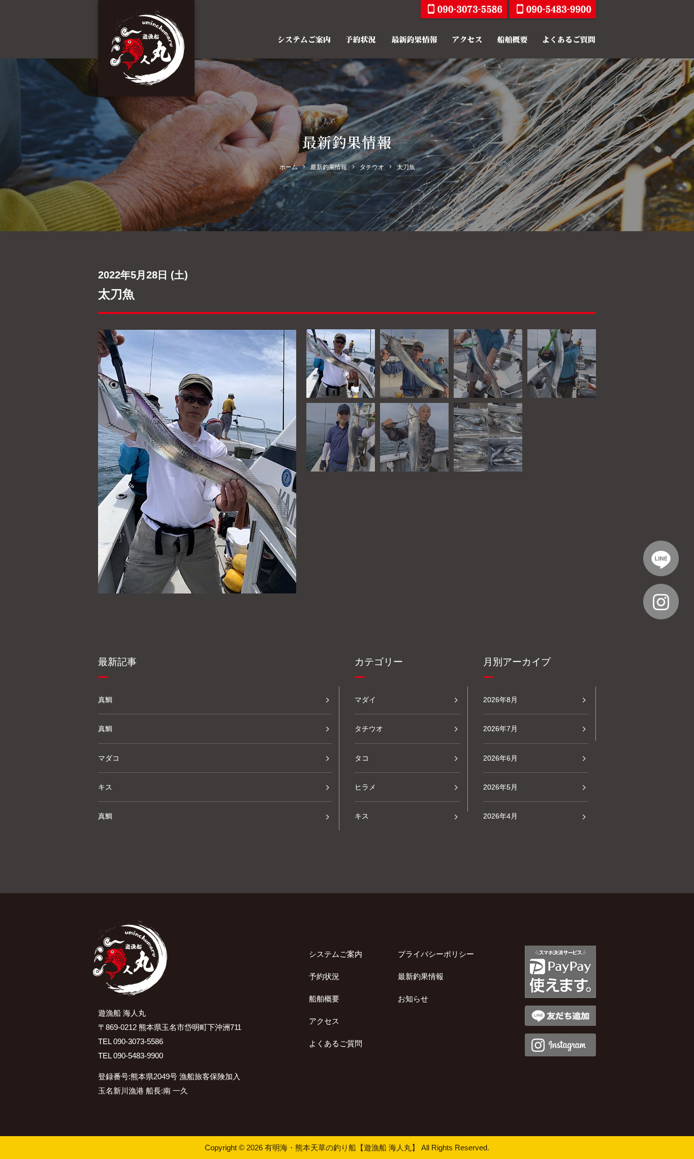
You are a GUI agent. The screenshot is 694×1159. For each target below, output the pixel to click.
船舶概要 (324, 998)
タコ (362, 758)
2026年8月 (500, 700)
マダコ (108, 758)
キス (105, 787)
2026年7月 (500, 729)
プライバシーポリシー (436, 954)
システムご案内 (335, 954)
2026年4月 (500, 816)
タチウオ (369, 729)
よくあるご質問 (335, 1043)
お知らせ (413, 998)
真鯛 (105, 700)
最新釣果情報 (421, 976)
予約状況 (324, 976)
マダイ (365, 700)
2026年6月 (500, 758)
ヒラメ (365, 787)
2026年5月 (500, 787)
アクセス (324, 1021)
